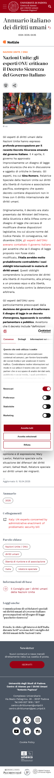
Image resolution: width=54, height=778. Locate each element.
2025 (8, 500)
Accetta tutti (27, 428)
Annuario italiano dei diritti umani (27, 23)
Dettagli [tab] (22, 339)
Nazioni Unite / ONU (15, 52)
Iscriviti (27, 664)
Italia (8, 569)
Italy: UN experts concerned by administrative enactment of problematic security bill (28, 523)
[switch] (46, 397)
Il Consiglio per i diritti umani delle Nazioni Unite (29, 590)
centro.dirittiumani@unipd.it (27, 705)
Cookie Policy (27, 742)
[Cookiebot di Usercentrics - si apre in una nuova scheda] (38, 331)
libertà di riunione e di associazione (25, 561)
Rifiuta (27, 445)
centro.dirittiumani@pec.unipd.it (27, 708)
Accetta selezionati (27, 436)
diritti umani (12, 554)
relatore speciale (27, 569)
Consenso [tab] (8, 339)
